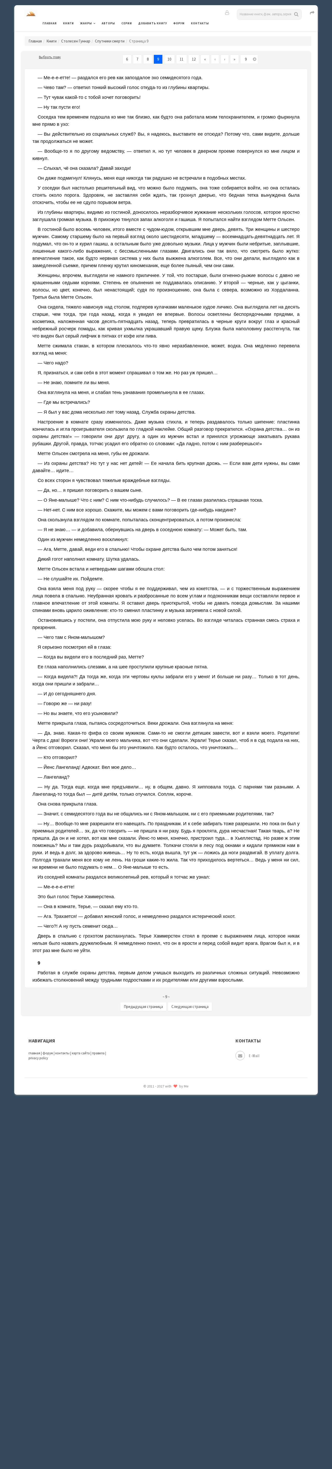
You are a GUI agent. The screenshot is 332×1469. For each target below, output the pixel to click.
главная (34, 1053)
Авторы (108, 23)
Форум (179, 23)
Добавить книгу (152, 23)
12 (194, 59)
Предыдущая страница (143, 1006)
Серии (126, 23)
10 (169, 59)
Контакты (200, 23)
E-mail (254, 1055)
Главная (50, 23)
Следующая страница (190, 1006)
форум (48, 1053)
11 (181, 59)
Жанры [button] (86, 23)
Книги (68, 23)
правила (98, 1053)
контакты (62, 1053)
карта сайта (81, 1053)
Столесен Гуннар (75, 41)
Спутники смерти (110, 41)
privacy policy (38, 1058)
